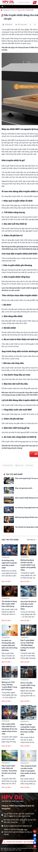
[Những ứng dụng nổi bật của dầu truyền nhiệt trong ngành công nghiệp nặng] (9, 519)
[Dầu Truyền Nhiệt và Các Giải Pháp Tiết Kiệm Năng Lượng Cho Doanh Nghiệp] (28, 630)
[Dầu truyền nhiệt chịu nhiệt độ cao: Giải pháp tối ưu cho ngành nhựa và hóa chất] (10, 712)
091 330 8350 (17, 842)
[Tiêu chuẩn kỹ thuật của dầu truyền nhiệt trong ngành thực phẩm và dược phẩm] (28, 756)
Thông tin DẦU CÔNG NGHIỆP (25, 10)
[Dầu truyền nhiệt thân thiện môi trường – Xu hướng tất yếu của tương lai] (10, 755)
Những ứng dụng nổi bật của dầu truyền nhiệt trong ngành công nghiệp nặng (28, 565)
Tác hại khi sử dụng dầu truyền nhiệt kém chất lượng (9, 603)
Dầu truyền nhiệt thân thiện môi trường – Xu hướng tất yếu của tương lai (9, 771)
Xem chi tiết (6, 581)
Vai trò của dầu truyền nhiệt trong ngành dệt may (27, 685)
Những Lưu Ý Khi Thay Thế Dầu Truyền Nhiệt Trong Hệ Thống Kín (9, 686)
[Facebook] (34, 839)
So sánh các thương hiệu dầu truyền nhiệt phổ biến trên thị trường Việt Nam (9, 645)
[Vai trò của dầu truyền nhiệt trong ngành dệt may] (28, 672)
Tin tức (13, 10)
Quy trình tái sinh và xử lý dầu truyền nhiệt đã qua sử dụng (28, 605)
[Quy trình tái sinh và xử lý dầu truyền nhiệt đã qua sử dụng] (28, 591)
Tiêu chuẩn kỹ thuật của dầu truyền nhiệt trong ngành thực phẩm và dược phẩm (28, 771)
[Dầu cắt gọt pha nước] (9, 490)
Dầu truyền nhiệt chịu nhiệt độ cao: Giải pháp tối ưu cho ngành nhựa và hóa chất (9, 729)
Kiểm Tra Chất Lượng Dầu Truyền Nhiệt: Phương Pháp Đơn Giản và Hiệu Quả (28, 729)
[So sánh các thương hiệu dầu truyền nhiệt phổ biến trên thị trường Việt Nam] (10, 630)
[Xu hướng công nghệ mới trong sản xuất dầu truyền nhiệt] (9, 509)
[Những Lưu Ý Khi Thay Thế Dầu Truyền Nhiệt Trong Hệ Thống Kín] (10, 672)
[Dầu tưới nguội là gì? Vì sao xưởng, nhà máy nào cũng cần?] (9, 480)
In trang (30, 465)
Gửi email (20, 465)
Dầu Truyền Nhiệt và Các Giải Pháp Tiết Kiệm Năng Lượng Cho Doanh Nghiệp (27, 645)
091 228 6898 (29, 842)
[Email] (34, 842)
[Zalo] (34, 835)
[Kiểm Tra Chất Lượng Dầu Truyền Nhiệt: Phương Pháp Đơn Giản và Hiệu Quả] (28, 712)
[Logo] (8, 2)
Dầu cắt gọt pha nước (23, 488)
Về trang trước (8, 465)
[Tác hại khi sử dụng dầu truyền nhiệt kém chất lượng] (9, 529)
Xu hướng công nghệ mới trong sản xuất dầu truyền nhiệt (9, 564)
